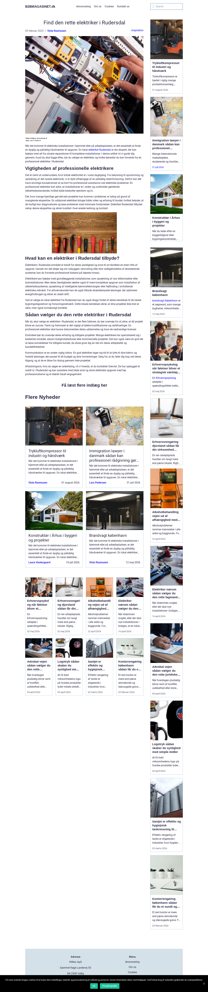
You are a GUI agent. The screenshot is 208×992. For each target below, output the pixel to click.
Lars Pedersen (97, 482)
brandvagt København (165, 300)
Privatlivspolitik (109, 986)
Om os (97, 6)
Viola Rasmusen (56, 30)
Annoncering (83, 6)
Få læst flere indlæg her (84, 385)
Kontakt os (123, 6)
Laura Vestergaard (39, 562)
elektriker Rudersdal (99, 149)
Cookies (109, 6)
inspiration (137, 30)
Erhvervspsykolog (166, 377)
